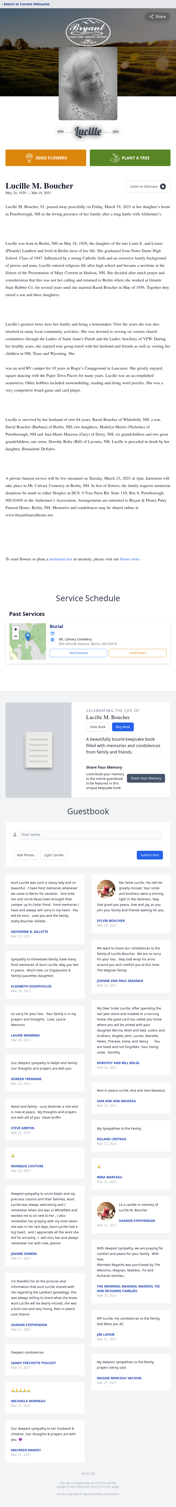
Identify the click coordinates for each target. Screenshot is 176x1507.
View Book (97, 727)
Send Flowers (137, 653)
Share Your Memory (146, 778)
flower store (129, 559)
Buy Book (123, 727)
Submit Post (150, 855)
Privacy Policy (75, 1487)
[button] (28, 637)
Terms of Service (100, 1487)
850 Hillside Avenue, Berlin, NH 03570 (88, 644)
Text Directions (78, 653)
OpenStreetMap (93, 1494)
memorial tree (60, 559)
